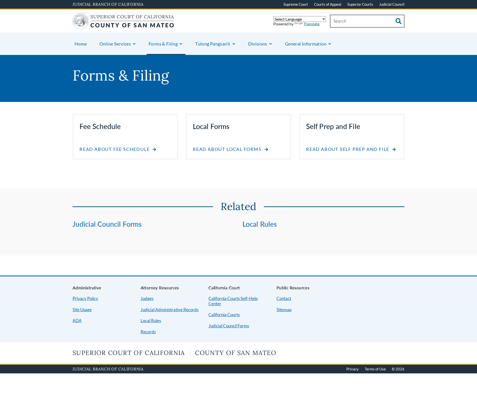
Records (148, 331)
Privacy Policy (85, 298)
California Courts (224, 314)
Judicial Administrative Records (170, 309)
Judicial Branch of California (108, 4)
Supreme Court (295, 4)
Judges (147, 298)
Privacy (352, 369)
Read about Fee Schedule (115, 149)
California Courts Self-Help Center (233, 301)
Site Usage (82, 309)
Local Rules (259, 224)
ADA (77, 320)
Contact (284, 298)
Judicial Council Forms (107, 224)
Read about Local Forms (227, 149)
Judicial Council (391, 4)
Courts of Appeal (327, 4)
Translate (311, 23)
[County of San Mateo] (123, 26)
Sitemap (284, 309)
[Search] (398, 21)
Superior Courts (360, 4)
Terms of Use (375, 369)
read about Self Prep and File (347, 149)
